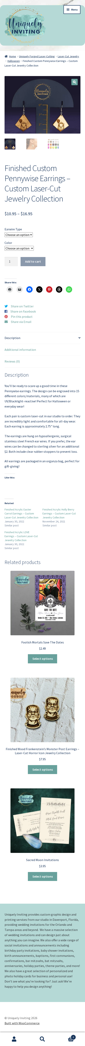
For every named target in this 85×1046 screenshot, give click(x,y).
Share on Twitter (22, 306)
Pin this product (22, 317)
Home (12, 56)
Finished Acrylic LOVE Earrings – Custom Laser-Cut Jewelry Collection (21, 536)
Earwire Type (13, 229)
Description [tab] (12, 338)
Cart (65, 1036)
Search (42, 1039)
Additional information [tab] (20, 350)
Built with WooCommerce (22, 1023)
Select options (42, 659)
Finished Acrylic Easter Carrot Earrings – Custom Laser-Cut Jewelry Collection (21, 513)
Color (8, 243)
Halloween (14, 61)
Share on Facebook (23, 311)
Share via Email (21, 322)
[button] (74, 82)
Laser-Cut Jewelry (68, 56)
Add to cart (33, 261)
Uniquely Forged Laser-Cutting (37, 56)
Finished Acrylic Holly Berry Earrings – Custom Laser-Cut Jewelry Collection (59, 513)
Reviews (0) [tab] (12, 361)
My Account (14, 1039)
